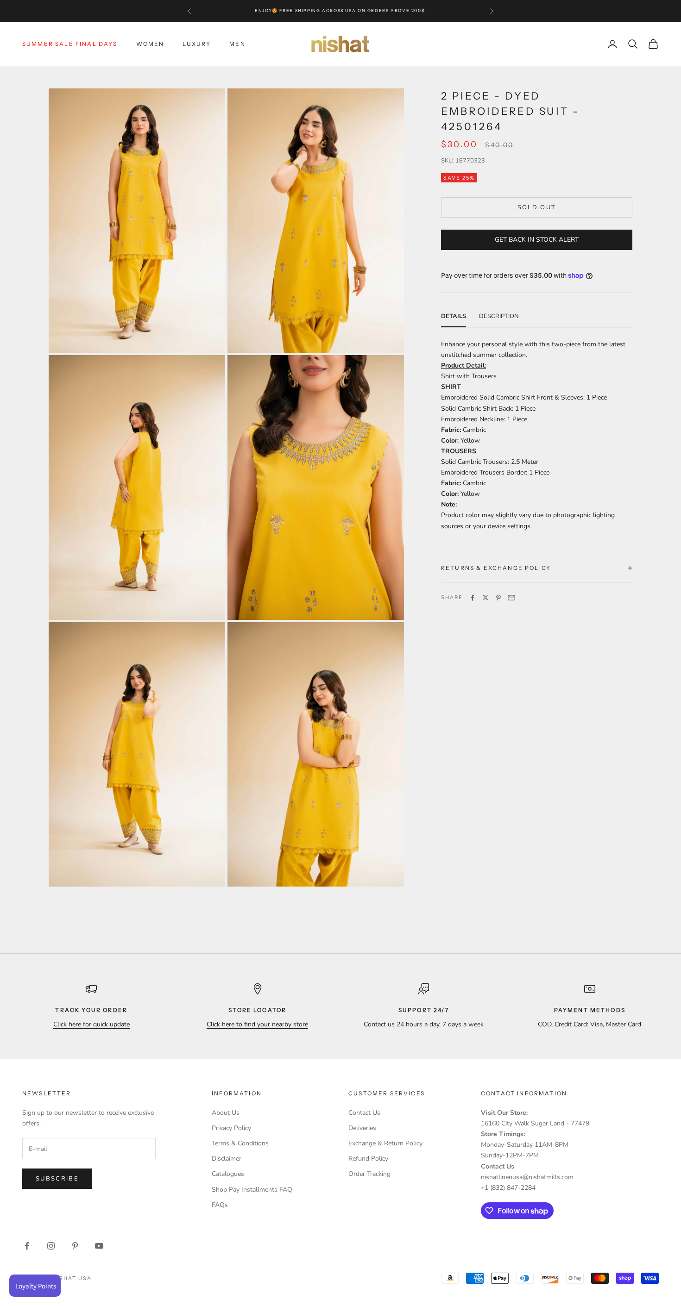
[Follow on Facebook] (27, 1245)
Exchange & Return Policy (385, 1143)
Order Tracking (369, 1173)
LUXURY (197, 43)
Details (453, 316)
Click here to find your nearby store (257, 1024)
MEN (237, 43)
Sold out (536, 207)
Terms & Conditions (240, 1143)
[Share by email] (511, 597)
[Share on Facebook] (472, 597)
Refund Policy (368, 1158)
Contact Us (364, 1112)
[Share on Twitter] (485, 597)
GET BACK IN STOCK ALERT (537, 239)
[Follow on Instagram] (51, 1245)
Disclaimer (226, 1158)
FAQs (220, 1204)
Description (499, 316)
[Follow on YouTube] (99, 1245)
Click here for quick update (91, 1024)
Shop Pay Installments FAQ (252, 1189)
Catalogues (228, 1173)
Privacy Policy (231, 1128)
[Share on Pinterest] (498, 597)
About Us (226, 1112)
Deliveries (362, 1128)
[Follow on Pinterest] (75, 1245)
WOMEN (150, 43)
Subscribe (57, 1179)
